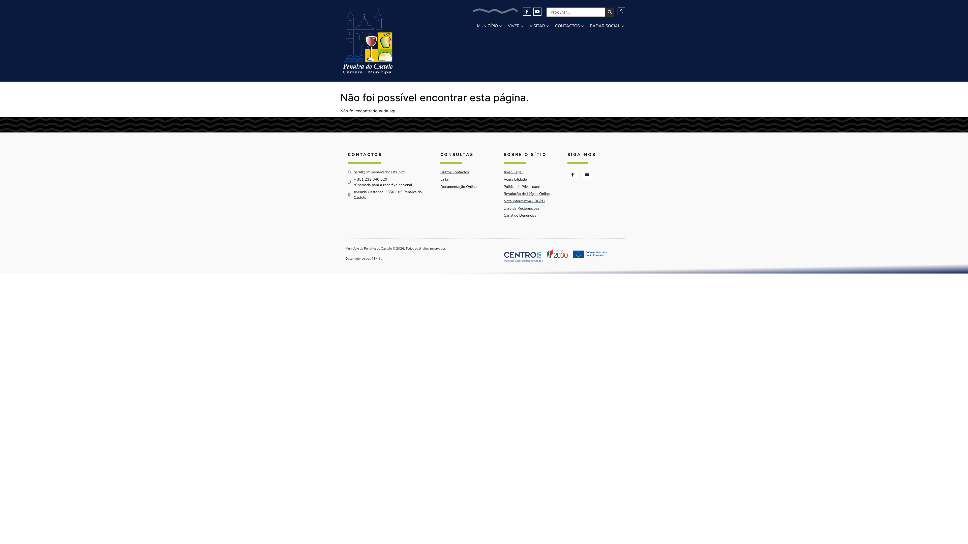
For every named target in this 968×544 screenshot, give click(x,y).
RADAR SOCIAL (605, 26)
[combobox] (576, 12)
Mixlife (377, 258)
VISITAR (537, 26)
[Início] (367, 41)
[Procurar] (609, 12)
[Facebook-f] (527, 12)
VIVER (514, 26)
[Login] (621, 11)
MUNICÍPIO (487, 26)
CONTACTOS (567, 26)
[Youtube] (537, 12)
